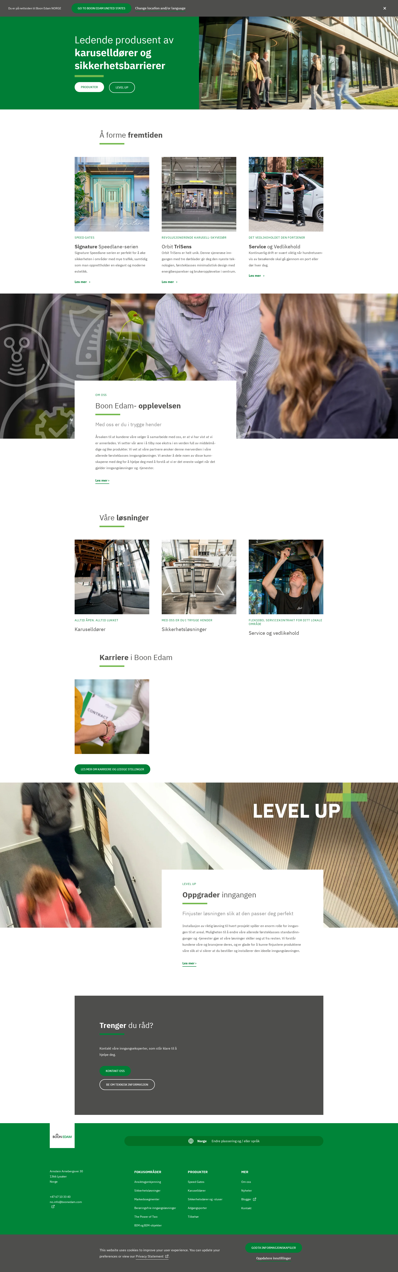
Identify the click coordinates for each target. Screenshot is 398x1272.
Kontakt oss (115, 1071)
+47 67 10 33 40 (60, 1197)
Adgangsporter (197, 1208)
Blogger (246, 1199)
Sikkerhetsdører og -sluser (205, 1199)
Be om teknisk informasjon (127, 1084)
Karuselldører (197, 1190)
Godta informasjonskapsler (273, 1248)
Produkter (89, 87)
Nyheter (246, 1190)
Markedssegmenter (146, 1199)
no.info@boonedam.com (66, 1202)
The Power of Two (146, 1217)
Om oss (246, 1182)
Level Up (122, 87)
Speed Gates (196, 1182)
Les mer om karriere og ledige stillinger (112, 769)
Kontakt (246, 1208)
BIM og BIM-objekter (148, 1225)
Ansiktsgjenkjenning (147, 1182)
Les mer (101, 480)
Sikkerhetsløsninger (147, 1190)
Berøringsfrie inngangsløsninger (155, 1208)
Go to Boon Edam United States (101, 8)
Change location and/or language (160, 8)
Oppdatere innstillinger (273, 1258)
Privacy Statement (150, 1256)
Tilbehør (193, 1217)
